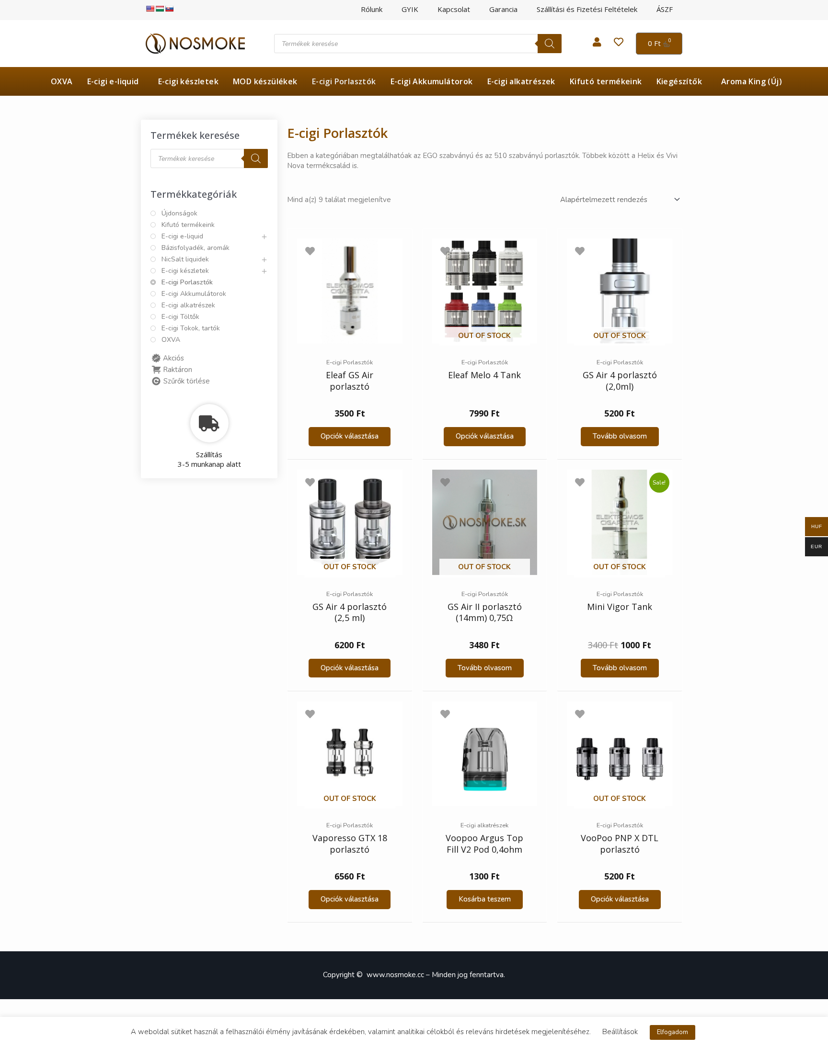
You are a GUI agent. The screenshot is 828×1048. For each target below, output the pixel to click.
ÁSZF (664, 9)
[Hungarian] (159, 8)
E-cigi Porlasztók (344, 81)
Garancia (503, 9)
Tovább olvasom (620, 436)
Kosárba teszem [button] (485, 899)
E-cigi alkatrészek (521, 81)
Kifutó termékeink (606, 81)
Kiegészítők (679, 81)
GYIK (410, 9)
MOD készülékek (265, 81)
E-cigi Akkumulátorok (432, 81)
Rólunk (371, 9)
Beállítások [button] (620, 1032)
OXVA (62, 81)
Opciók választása (350, 436)
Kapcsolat (453, 9)
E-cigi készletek (188, 81)
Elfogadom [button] (672, 1032)
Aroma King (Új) (751, 81)
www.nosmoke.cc (395, 975)
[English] (150, 8)
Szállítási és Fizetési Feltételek (587, 9)
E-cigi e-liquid (113, 81)
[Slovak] (169, 8)
